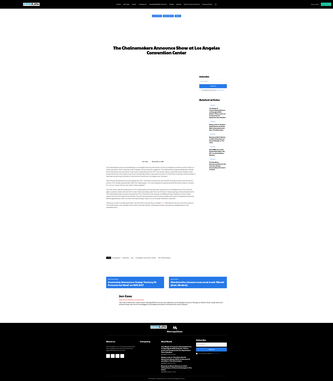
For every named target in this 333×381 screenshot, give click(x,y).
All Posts (157, 16)
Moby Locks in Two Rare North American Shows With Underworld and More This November (217, 127)
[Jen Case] (140, 161)
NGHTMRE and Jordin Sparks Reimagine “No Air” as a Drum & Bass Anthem (217, 152)
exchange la (116, 258)
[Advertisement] (166, 31)
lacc (132, 258)
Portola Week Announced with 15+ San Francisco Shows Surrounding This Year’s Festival (217, 165)
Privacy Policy (220, 90)
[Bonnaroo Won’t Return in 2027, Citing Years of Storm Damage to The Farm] (203, 138)
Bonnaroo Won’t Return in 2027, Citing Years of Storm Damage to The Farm (217, 139)
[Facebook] (119, 307)
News (178, 16)
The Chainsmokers (164, 258)
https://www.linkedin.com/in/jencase (131, 300)
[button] (215, 4)
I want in (213, 86)
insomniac (125, 258)
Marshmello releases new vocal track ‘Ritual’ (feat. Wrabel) (197, 283)
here (162, 203)
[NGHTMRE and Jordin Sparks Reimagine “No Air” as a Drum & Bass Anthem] (203, 150)
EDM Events (168, 16)
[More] (200, 60)
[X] (125, 307)
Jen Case (145, 161)
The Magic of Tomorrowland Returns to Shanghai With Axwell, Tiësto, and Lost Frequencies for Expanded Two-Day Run (217, 112)
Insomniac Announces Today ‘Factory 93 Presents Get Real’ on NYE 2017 (132, 283)
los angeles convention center (145, 258)
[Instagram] (122, 307)
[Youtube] (122, 356)
